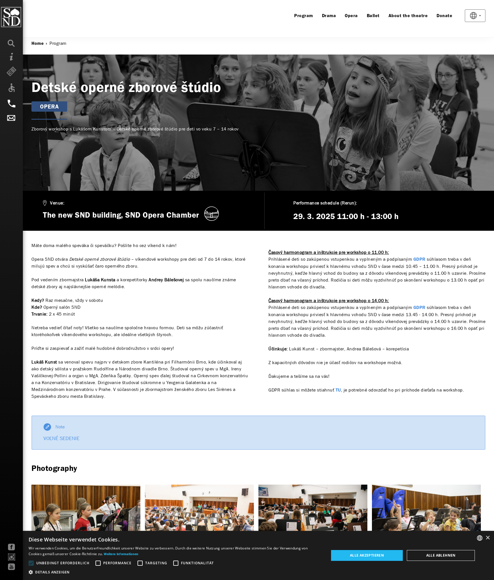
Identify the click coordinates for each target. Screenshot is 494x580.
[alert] (247, 555)
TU (338, 390)
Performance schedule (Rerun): (325, 203)
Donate (444, 16)
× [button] (487, 538)
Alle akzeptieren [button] (367, 555)
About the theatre (408, 16)
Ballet (373, 16)
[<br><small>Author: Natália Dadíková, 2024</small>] (85, 521)
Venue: (57, 203)
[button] (174, 572)
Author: (39, 71)
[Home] (22, 17)
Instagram (11, 557)
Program (303, 16)
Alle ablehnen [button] (441, 555)
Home (37, 44)
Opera (351, 16)
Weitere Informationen (121, 554)
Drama (329, 16)
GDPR (419, 260)
